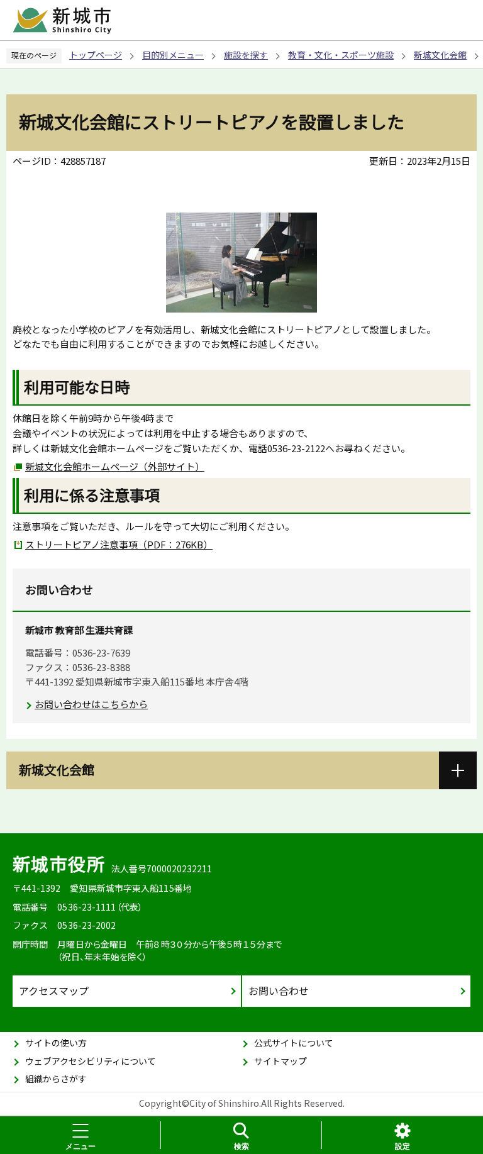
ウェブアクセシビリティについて (90, 1061)
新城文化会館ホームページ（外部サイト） (114, 466)
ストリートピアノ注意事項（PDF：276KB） (119, 544)
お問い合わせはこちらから (91, 704)
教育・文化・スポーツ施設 (341, 54)
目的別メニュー (173, 54)
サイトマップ (280, 1061)
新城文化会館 (440, 54)
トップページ (95, 54)
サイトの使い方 (56, 1042)
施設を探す (246, 54)
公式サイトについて (293, 1042)
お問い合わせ (278, 990)
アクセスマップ (54, 990)
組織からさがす (56, 1078)
